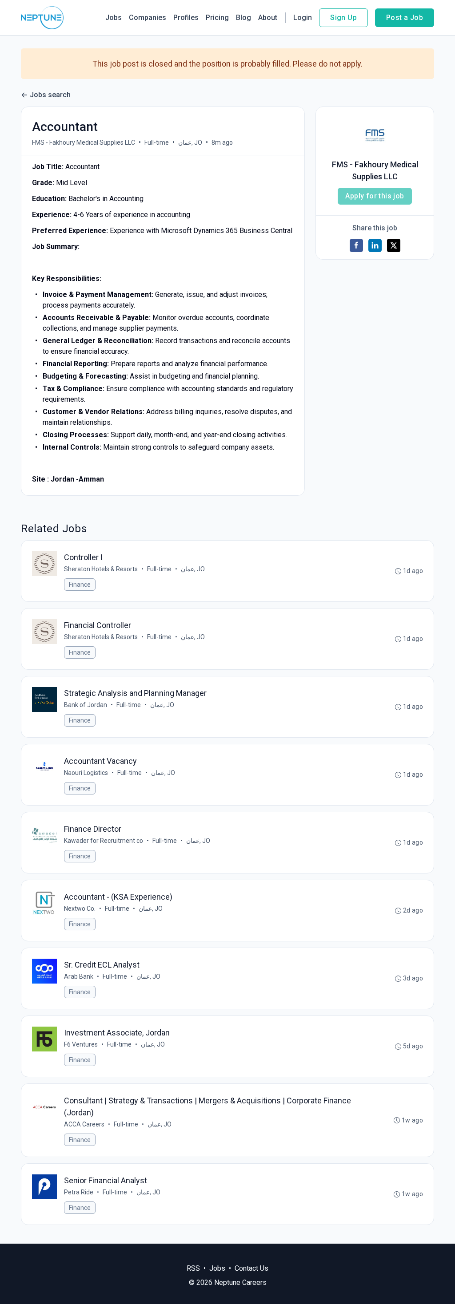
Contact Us (251, 1268)
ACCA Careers (84, 1124)
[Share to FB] (356, 245)
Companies (147, 17)
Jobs (113, 17)
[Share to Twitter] (393, 245)
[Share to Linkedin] (375, 245)
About (267, 17)
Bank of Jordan (85, 704)
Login (302, 17)
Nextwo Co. (80, 908)
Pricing (217, 17)
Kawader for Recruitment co (103, 840)
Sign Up (343, 17)
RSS (193, 1268)
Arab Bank (78, 976)
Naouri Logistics (86, 772)
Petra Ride (78, 1192)
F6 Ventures (81, 1044)
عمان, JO (190, 142)
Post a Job (404, 17)
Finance (80, 584)
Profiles (186, 17)
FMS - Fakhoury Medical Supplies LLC (83, 142)
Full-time (156, 142)
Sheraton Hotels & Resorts (101, 569)
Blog (243, 17)
